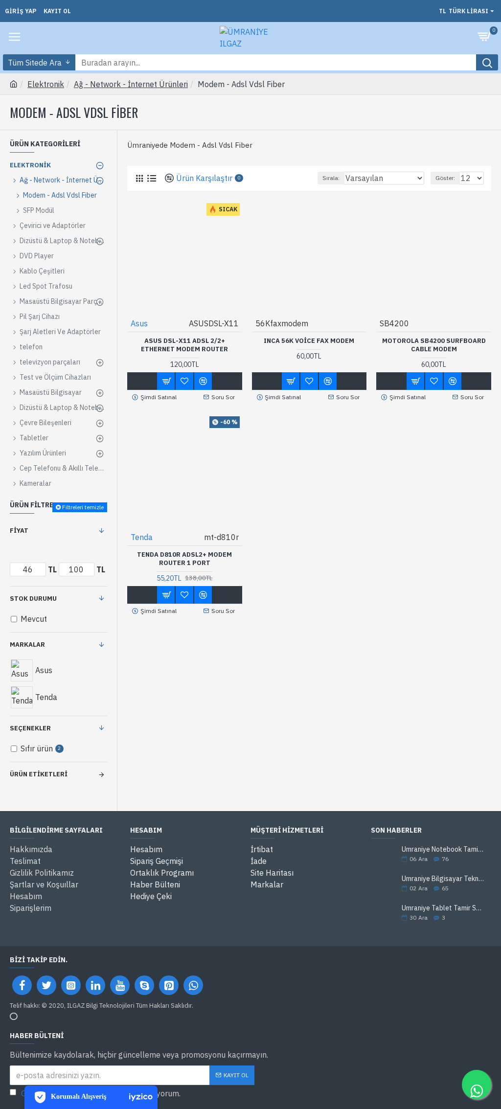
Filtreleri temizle (83, 507)
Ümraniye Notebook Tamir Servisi (443, 849)
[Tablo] (139, 178)
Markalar (27, 644)
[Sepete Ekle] (166, 381)
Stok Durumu (33, 598)
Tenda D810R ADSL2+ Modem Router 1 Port (184, 559)
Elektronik (45, 84)
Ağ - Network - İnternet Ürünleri (131, 84)
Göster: (445, 177)
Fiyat (19, 530)
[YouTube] (120, 985)
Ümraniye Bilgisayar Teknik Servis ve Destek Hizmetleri (443, 879)
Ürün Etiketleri (39, 774)
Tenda (142, 537)
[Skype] (144, 985)
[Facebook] (22, 985)
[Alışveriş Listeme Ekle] (184, 381)
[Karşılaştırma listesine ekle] (203, 381)
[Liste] (151, 178)
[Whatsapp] (193, 985)
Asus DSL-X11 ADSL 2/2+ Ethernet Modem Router (184, 345)
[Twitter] (46, 985)
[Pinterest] (169, 985)
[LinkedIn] (95, 985)
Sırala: (331, 177)
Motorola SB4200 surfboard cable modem (434, 345)
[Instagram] (71, 985)
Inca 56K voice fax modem (309, 341)
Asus (139, 323)
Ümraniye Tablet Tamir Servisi (443, 908)
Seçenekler (30, 728)
